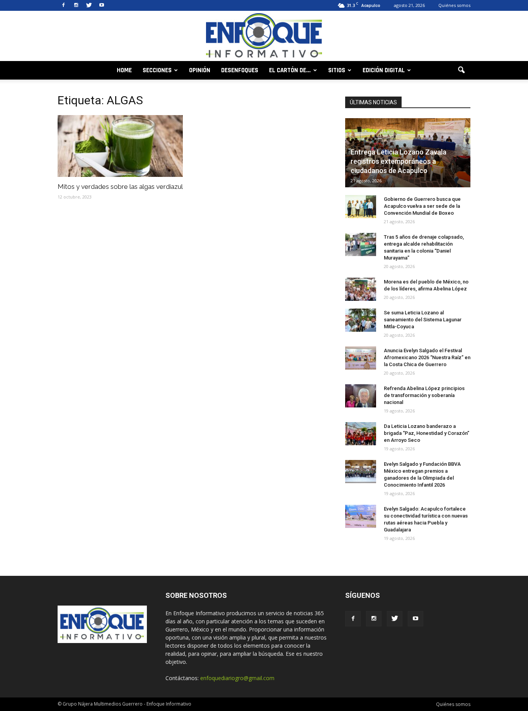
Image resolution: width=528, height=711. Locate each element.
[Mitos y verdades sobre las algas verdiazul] (120, 146)
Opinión (199, 70)
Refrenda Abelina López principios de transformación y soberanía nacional (424, 395)
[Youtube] (101, 5)
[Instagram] (76, 5)
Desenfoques (239, 70)
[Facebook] (63, 5)
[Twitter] (89, 5)
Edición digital (384, 70)
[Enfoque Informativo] (264, 36)
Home (124, 70)
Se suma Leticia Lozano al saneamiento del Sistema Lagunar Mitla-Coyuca (423, 319)
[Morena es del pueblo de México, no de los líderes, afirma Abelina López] (360, 289)
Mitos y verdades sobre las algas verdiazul (120, 186)
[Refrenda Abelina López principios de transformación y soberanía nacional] (360, 395)
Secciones (157, 70)
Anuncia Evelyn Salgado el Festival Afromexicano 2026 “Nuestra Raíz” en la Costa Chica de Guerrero (427, 357)
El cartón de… (290, 70)
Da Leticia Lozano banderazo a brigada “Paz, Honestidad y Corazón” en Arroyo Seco (426, 433)
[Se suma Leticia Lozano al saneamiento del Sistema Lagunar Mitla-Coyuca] (360, 320)
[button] (461, 70)
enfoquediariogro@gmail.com (237, 678)
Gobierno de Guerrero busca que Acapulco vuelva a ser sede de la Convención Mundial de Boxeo (422, 206)
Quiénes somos (454, 5)
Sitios (336, 70)
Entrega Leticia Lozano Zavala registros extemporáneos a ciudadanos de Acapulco (398, 161)
